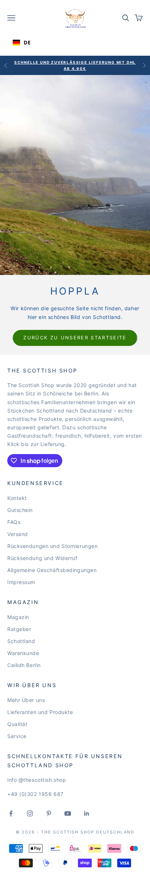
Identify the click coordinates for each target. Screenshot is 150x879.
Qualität (17, 724)
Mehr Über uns (26, 700)
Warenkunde (23, 653)
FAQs (13, 522)
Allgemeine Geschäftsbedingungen (51, 570)
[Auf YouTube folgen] (67, 813)
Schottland (21, 641)
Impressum (21, 582)
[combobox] (31, 42)
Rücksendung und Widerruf (42, 558)
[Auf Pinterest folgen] (48, 813)
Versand (17, 534)
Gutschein (20, 510)
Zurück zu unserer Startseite (75, 337)
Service (17, 736)
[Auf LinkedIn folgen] (86, 813)
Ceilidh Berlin (24, 665)
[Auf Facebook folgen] (11, 813)
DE (27, 42)
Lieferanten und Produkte (40, 712)
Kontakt (17, 498)
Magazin (18, 617)
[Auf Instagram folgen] (29, 813)
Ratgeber (19, 629)
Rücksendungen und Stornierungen (52, 546)
